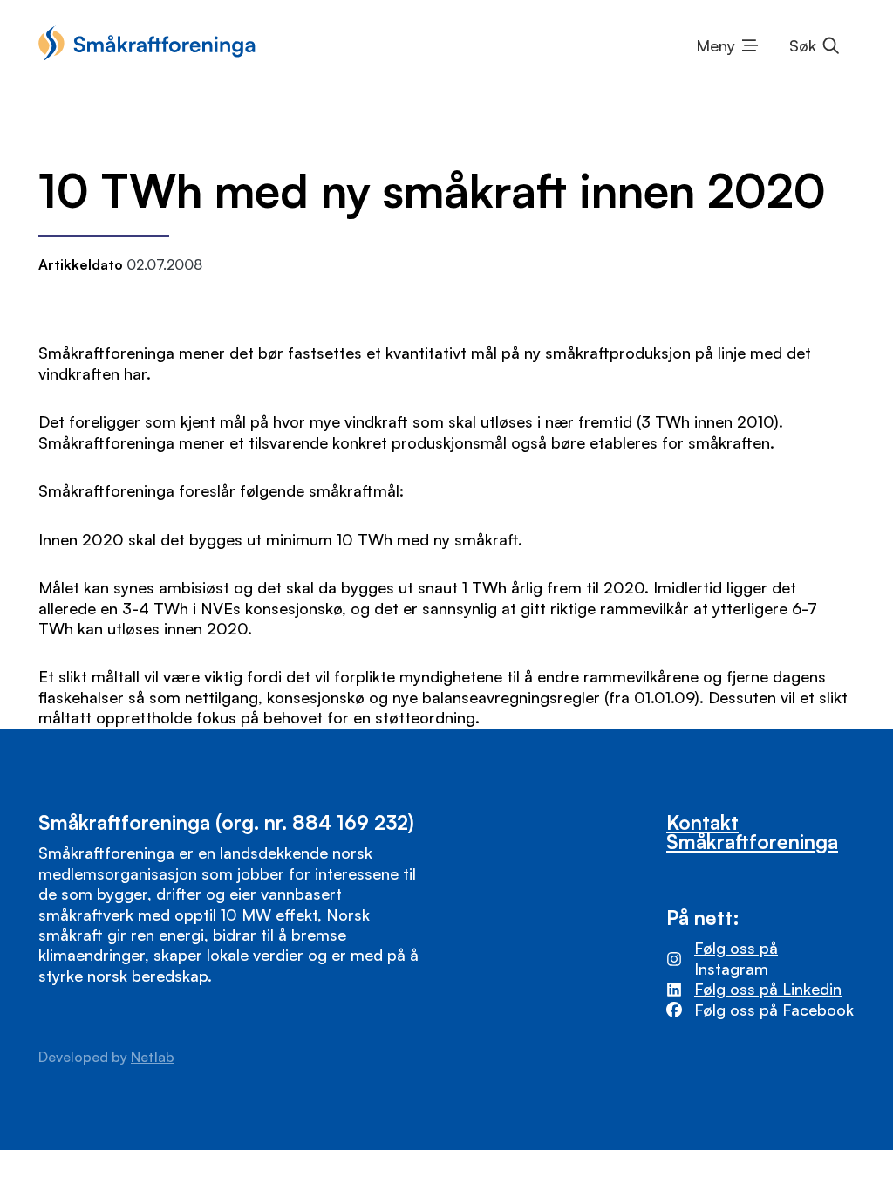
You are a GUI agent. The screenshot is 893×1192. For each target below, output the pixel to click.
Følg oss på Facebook (774, 1009)
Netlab (152, 1056)
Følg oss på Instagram (736, 957)
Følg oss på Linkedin (768, 988)
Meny (715, 45)
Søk (802, 45)
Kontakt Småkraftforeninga (752, 832)
